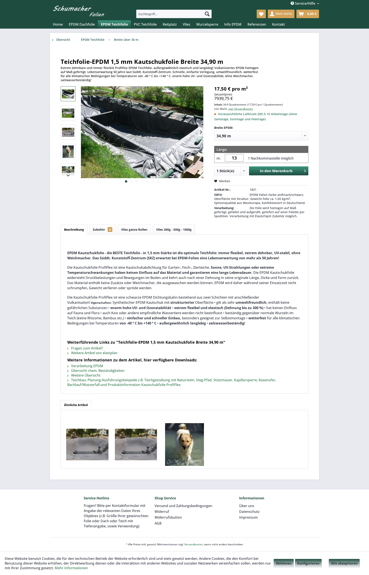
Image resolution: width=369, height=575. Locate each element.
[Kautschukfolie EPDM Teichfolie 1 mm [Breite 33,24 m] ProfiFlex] (184, 444)
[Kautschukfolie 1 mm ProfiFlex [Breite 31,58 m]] (136, 444)
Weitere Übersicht (85, 375)
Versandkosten (193, 544)
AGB (158, 523)
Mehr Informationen (71, 568)
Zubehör (102, 229)
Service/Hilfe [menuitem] (305, 3)
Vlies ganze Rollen (134, 229)
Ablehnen (283, 563)
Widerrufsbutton (168, 517)
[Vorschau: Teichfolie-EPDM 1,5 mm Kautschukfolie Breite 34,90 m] (68, 93)
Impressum (248, 517)
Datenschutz (249, 511)
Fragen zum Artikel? (86, 348)
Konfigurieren (308, 563)
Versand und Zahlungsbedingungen (183, 505)
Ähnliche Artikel (76, 405)
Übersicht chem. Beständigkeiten (97, 370)
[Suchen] (207, 14)
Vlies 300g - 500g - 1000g (174, 229)
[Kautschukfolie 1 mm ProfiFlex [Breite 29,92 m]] (87, 444)
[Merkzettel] (261, 14)
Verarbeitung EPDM (86, 366)
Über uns (246, 505)
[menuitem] (174, 14)
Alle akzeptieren (344, 563)
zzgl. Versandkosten (240, 109)
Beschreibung (74, 229)
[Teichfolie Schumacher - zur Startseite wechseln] (78, 10)
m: (219, 158)
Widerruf (162, 511)
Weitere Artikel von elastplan (93, 353)
